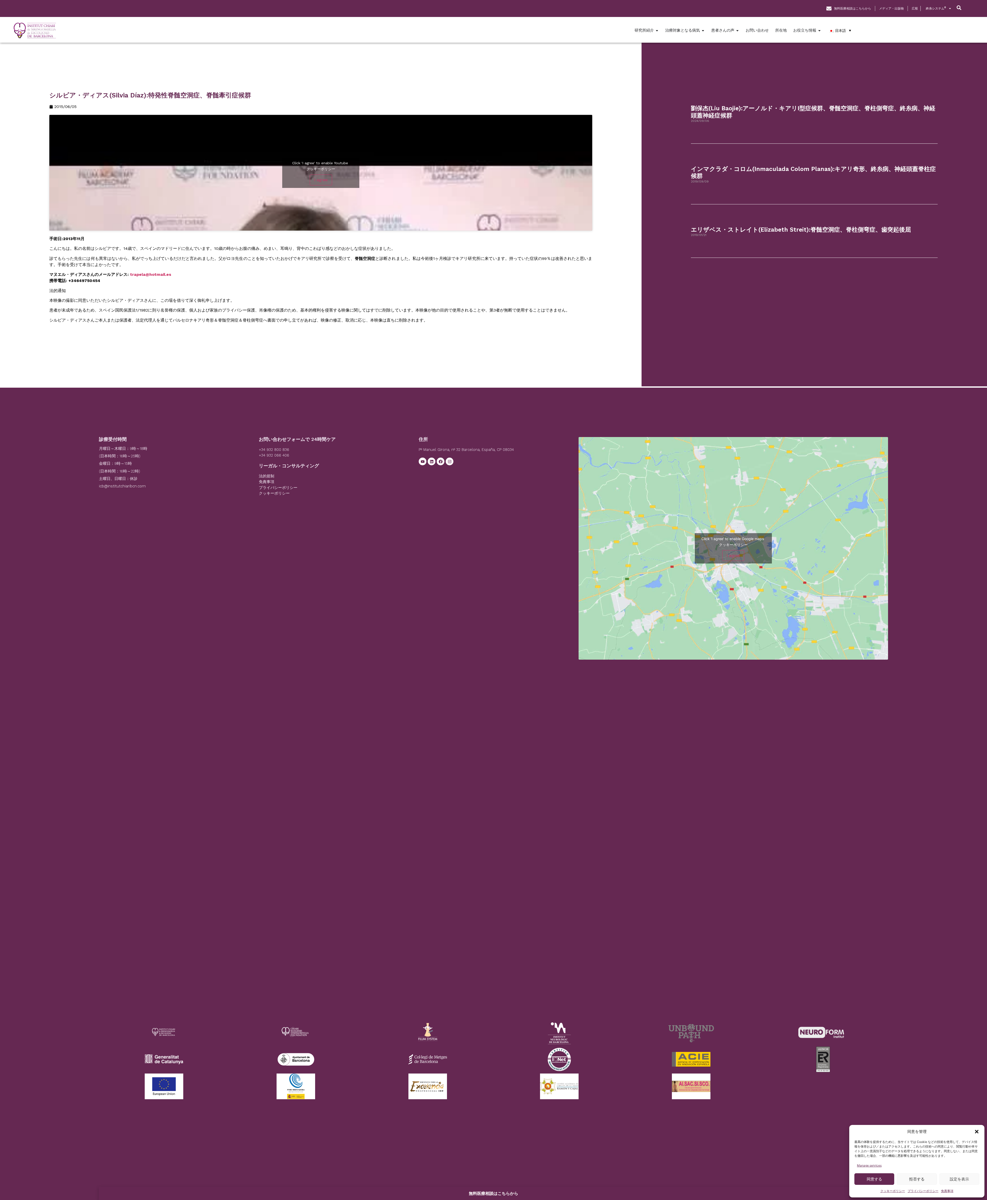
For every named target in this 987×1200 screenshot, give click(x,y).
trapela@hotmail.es (150, 274)
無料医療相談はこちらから (493, 1193)
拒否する (917, 1179)
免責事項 (947, 1191)
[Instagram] (449, 461)
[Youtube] (422, 461)
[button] (976, 1131)
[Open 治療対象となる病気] (703, 30)
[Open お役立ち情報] (819, 30)
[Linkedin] (431, 461)
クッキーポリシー (892, 1191)
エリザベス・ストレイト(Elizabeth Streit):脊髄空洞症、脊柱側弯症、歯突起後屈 (801, 229)
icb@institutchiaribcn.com (122, 486)
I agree (321, 179)
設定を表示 (959, 1179)
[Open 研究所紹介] (657, 30)
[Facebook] (440, 461)
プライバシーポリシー (923, 1191)
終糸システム (936, 8)
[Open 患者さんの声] (737, 30)
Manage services (869, 1165)
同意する (874, 1179)
